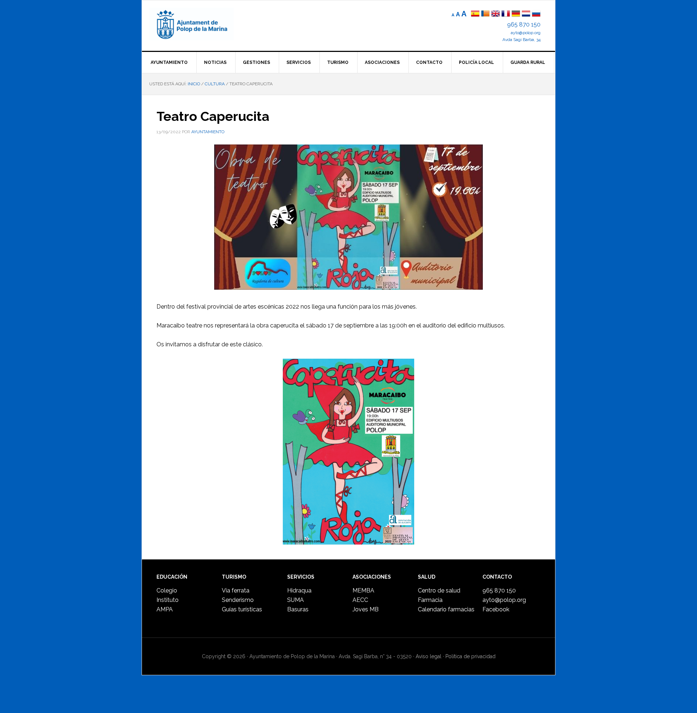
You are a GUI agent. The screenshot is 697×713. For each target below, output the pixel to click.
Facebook (495, 609)
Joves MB (365, 609)
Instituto (167, 599)
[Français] (505, 14)
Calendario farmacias (446, 609)
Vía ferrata (235, 590)
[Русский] (536, 14)
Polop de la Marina (200, 24)
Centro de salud (439, 590)
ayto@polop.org (526, 32)
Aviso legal (428, 656)
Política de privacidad (470, 656)
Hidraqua (299, 590)
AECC (360, 599)
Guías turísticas (242, 609)
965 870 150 (524, 24)
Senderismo (238, 599)
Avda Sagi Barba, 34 (521, 39)
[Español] (475, 14)
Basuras (298, 609)
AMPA (164, 609)
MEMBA (363, 590)
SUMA (295, 599)
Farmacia (430, 599)
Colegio (166, 590)
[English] (495, 14)
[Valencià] (485, 14)
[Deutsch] (515, 14)
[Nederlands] (527, 14)
